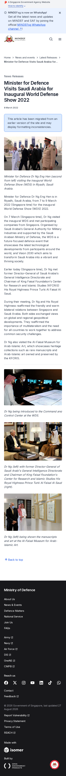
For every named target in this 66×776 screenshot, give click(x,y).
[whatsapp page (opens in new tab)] (59, 683)
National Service (13, 616)
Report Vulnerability (15, 715)
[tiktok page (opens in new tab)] (50, 683)
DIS (7, 655)
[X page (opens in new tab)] (15, 683)
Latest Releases (48, 57)
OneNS (9, 661)
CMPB (9, 666)
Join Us (8, 622)
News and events (25, 57)
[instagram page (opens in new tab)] (24, 683)
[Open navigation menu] (60, 39)
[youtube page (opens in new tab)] (32, 683)
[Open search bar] (51, 39)
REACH (10, 733)
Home (7, 57)
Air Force (11, 649)
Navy (8, 643)
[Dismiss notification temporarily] (60, 13)
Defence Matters (14, 610)
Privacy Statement (14, 721)
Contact (8, 690)
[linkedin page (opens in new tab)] (41, 683)
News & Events (13, 604)
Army (8, 637)
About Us (9, 599)
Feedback (11, 696)
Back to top (15, 559)
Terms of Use (12, 727)
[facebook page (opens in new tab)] (6, 683)
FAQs (7, 628)
